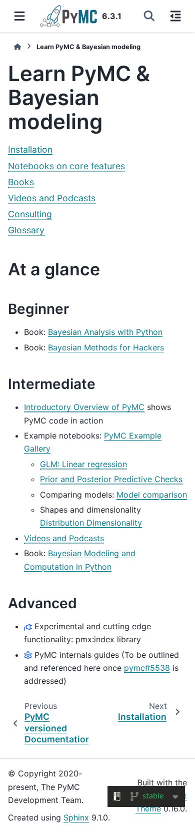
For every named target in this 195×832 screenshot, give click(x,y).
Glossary (26, 230)
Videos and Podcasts (52, 198)
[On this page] (175, 16)
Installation (30, 149)
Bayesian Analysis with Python (105, 332)
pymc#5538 (147, 668)
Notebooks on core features (66, 166)
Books (21, 182)
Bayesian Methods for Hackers (106, 347)
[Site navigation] (19, 16)
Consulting (30, 214)
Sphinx (76, 817)
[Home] (18, 47)
